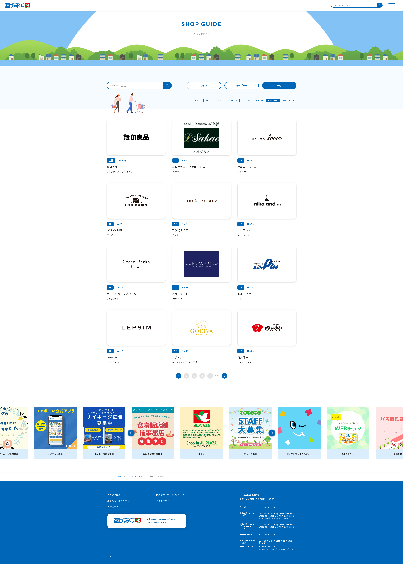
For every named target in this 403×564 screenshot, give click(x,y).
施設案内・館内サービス (119, 501)
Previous (131, 433)
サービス (279, 85)
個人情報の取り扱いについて (170, 495)
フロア (204, 85)
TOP (118, 476)
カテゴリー (242, 85)
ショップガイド (135, 476)
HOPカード (113, 506)
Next (271, 433)
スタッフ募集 (114, 495)
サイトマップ (162, 501)
